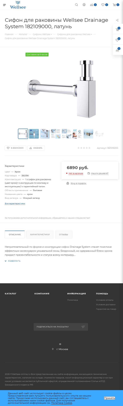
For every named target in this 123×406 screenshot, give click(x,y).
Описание (15, 234)
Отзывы (63, 234)
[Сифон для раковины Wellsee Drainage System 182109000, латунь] (61, 89)
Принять (109, 398)
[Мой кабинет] (84, 5)
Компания (41, 293)
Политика (72, 300)
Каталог (10, 293)
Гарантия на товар (106, 309)
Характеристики (39, 234)
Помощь (102, 293)
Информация (76, 293)
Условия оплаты (104, 300)
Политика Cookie (61, 402)
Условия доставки (105, 304)
